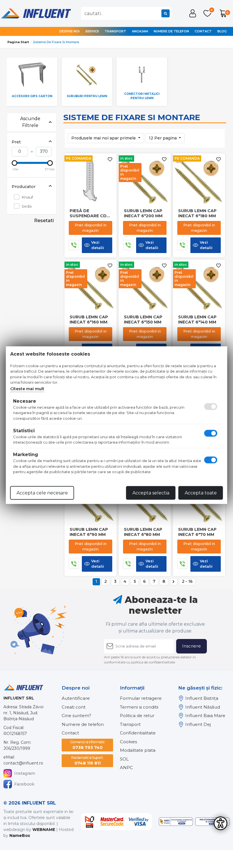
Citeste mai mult (27, 388)
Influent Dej (198, 724)
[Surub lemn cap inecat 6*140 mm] (199, 285)
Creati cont (74, 707)
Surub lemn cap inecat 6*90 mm (89, 532)
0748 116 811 (87, 760)
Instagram (24, 773)
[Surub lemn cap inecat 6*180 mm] (199, 178)
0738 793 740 (87, 745)
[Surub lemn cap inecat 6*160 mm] (90, 285)
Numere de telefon (171, 31)
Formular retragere (141, 698)
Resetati (44, 220)
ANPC (126, 767)
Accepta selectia (150, 492)
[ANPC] (176, 821)
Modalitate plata (137, 750)
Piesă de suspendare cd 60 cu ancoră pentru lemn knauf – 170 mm (88, 213)
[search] (165, 13)
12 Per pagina (163, 138)
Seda (27, 206)
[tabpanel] (34, 82)
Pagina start (18, 42)
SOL (124, 759)
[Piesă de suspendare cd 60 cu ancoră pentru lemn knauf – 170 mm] (90, 178)
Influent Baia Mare (205, 715)
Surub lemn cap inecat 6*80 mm (143, 532)
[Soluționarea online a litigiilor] (212, 821)
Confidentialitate (138, 733)
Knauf (27, 197)
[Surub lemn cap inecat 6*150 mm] (144, 285)
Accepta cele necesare (42, 492)
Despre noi (69, 31)
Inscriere (191, 646)
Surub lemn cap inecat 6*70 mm (197, 532)
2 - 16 (187, 581)
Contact (203, 31)
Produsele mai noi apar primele (104, 138)
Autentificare (76, 698)
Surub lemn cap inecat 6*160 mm (89, 319)
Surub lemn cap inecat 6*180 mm (197, 213)
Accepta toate (201, 492)
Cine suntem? (76, 715)
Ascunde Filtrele (30, 122)
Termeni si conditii (139, 707)
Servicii (92, 31)
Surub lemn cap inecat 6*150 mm (143, 319)
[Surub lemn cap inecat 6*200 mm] (144, 178)
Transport (115, 31)
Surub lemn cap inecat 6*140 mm (197, 319)
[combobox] (126, 13)
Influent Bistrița (201, 698)
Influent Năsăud (202, 707)
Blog (222, 31)
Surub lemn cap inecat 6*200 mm (143, 213)
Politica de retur (137, 715)
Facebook (24, 784)
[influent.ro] (35, 13)
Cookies (128, 741)
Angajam (140, 31)
